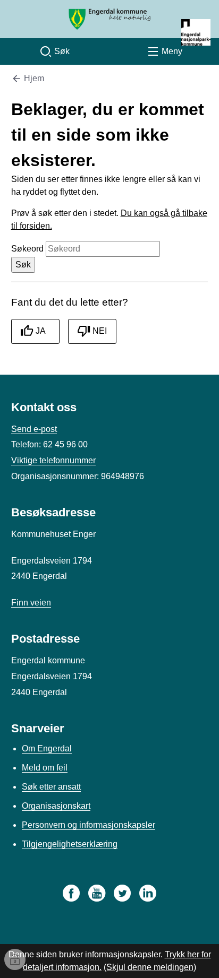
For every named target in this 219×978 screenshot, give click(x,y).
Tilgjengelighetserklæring (69, 844)
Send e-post (34, 429)
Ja (41, 330)
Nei (99, 330)
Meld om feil (45, 767)
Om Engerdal (47, 748)
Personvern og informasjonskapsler (88, 824)
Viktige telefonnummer (53, 460)
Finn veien (31, 602)
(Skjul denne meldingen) (150, 967)
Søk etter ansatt (51, 786)
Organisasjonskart (56, 805)
